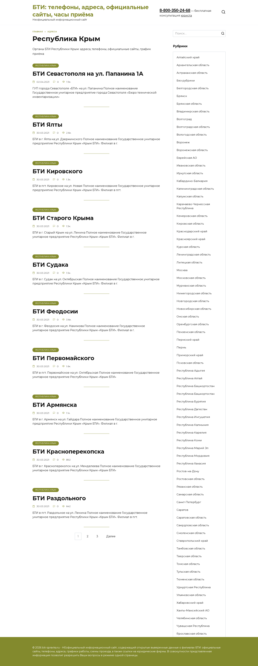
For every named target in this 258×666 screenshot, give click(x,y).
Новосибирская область (194, 308)
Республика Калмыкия (193, 424)
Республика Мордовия (193, 455)
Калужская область (190, 196)
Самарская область (190, 494)
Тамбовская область (191, 548)
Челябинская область (192, 618)
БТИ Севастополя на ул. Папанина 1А (87, 73)
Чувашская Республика (193, 626)
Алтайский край (188, 57)
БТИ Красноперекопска (68, 451)
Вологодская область (192, 134)
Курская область (188, 246)
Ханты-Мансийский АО (193, 610)
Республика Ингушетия (193, 417)
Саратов (182, 509)
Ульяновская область (191, 595)
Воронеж (183, 142)
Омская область (188, 316)
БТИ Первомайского (63, 358)
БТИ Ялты (47, 124)
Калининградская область (195, 188)
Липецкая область (189, 262)
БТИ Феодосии (55, 311)
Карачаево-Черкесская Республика (193, 206)
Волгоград (184, 119)
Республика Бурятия (191, 401)
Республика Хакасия (191, 463)
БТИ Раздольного (59, 498)
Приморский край (190, 355)
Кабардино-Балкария (192, 181)
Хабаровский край (190, 602)
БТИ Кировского (57, 171)
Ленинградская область (194, 254)
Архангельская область (193, 65)
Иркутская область (190, 173)
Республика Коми (189, 440)
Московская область (191, 278)
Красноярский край (191, 239)
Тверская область (189, 556)
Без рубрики (186, 80)
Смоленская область (191, 533)
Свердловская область (193, 525)
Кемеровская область (192, 216)
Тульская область (188, 571)
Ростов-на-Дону (188, 471)
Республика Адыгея (191, 370)
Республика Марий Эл (192, 448)
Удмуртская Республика (194, 587)
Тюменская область (190, 579)
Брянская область (189, 103)
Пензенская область (191, 332)
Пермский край (188, 339)
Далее (110, 536)
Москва (182, 270)
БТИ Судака (50, 264)
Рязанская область (190, 486)
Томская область (188, 564)
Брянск (182, 96)
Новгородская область (193, 301)
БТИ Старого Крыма (63, 218)
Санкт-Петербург (189, 502)
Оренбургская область (193, 324)
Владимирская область (193, 111)
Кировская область (190, 223)
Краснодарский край (192, 231)
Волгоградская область (193, 127)
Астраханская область (192, 72)
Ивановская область (191, 165)
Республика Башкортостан (195, 386)
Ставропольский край (192, 540)
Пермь (181, 347)
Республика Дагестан (192, 409)
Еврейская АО (187, 157)
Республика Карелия (191, 432)
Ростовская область (190, 479)
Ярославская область (192, 633)
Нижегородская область (194, 293)
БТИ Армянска (54, 404)
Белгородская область (193, 88)
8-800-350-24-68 (175, 10)
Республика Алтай (189, 378)
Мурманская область (191, 285)
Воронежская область (192, 150)
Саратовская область (191, 517)
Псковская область (190, 363)
